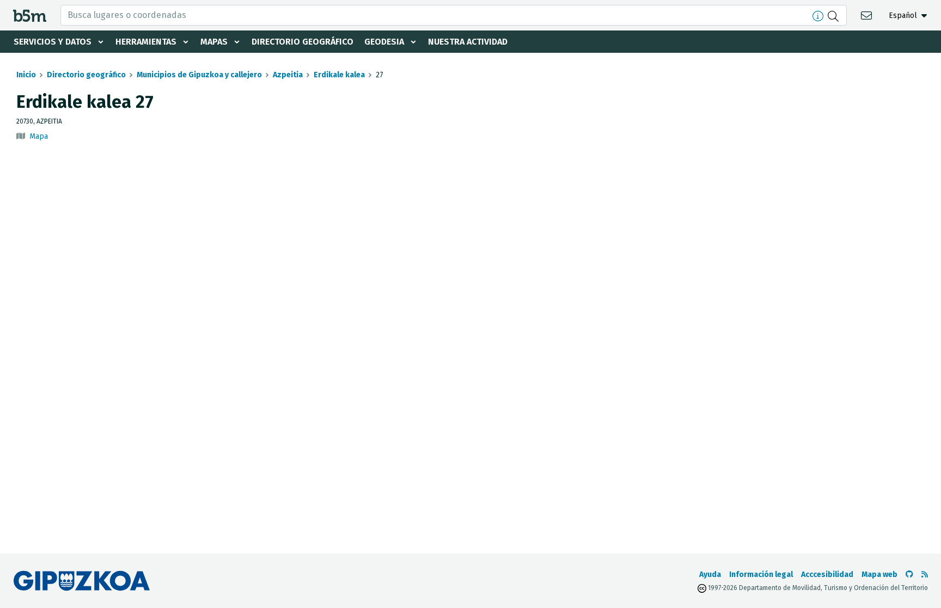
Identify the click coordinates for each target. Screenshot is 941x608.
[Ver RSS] (924, 574)
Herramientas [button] (145, 41)
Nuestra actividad (468, 41)
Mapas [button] (214, 41)
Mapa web (879, 574)
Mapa (38, 136)
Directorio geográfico (302, 41)
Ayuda (710, 574)
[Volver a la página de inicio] (29, 15)
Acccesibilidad (827, 574)
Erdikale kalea (339, 74)
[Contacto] (868, 15)
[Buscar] (834, 15)
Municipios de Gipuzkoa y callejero (199, 74)
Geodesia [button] (384, 41)
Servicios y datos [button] (52, 41)
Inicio (26, 74)
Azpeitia (288, 74)
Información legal (761, 574)
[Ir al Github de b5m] (909, 574)
